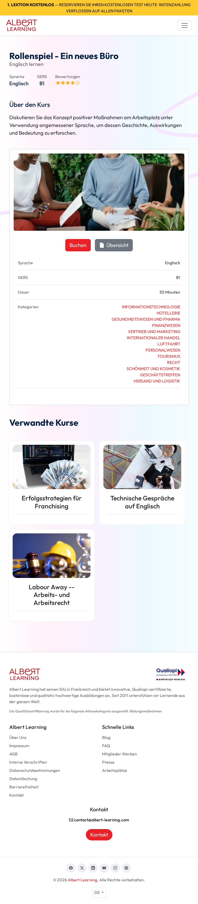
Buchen (78, 245)
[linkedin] (93, 868)
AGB (13, 753)
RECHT (173, 362)
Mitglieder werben (119, 753)
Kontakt (16, 795)
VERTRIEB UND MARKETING (154, 331)
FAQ (106, 745)
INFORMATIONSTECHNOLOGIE (151, 306)
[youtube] (104, 868)
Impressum (19, 745)
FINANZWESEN (166, 325)
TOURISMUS (168, 356)
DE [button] (97, 892)
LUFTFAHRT (169, 343)
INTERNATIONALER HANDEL (153, 337)
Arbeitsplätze (114, 770)
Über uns (17, 737)
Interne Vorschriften (28, 762)
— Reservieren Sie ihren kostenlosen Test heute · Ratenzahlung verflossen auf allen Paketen (99, 7)
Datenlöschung (23, 778)
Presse (108, 762)
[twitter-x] (82, 868)
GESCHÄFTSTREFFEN (160, 374)
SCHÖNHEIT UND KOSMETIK (153, 368)
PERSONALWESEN (163, 350)
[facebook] (71, 868)
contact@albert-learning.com (101, 819)
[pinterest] (126, 868)
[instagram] (115, 868)
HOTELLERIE (168, 312)
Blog (106, 737)
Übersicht (116, 245)
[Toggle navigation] (184, 25)
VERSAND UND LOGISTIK (156, 380)
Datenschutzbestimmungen (34, 770)
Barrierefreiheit (24, 786)
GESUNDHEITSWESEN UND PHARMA (146, 319)
